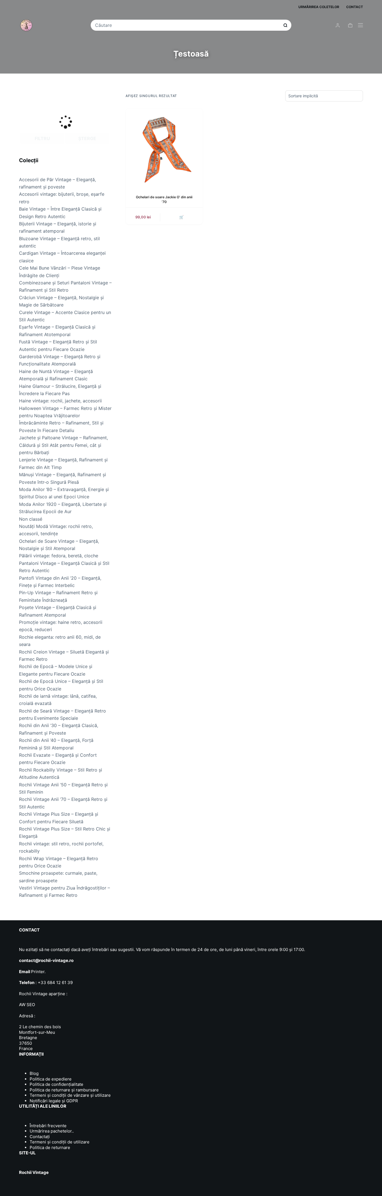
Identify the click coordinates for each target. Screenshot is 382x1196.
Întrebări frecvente (48, 1125)
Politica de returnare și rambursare (64, 1090)
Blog (34, 1073)
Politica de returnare (50, 1147)
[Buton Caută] (285, 25)
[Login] (338, 25)
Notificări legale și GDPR (54, 1100)
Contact (354, 7)
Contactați (40, 1136)
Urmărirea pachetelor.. (52, 1131)
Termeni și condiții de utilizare (59, 1142)
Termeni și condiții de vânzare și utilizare (70, 1095)
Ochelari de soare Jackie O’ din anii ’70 (164, 199)
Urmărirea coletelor (318, 7)
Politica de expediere (51, 1079)
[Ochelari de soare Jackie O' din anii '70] (164, 147)
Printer (37, 971)
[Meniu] (360, 25)
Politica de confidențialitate (56, 1084)
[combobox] (187, 25)
